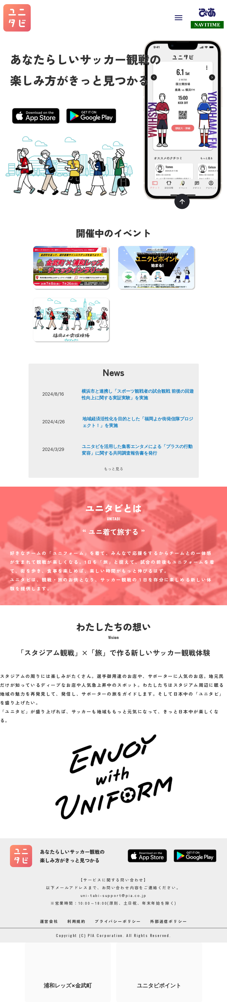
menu (179, 18)
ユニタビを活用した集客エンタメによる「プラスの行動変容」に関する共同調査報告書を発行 (137, 449)
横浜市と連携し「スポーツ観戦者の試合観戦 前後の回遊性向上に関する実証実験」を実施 (138, 394)
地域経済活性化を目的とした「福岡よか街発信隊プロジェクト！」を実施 (137, 422)
